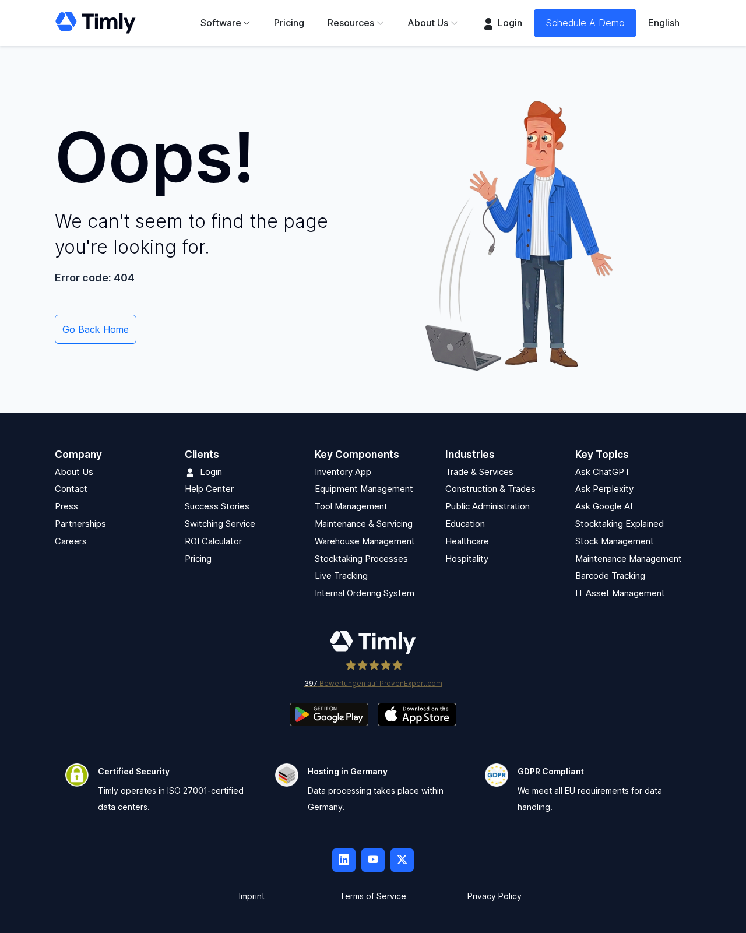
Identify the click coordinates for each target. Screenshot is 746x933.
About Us (74, 471)
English (664, 23)
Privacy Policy (494, 896)
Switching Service (220, 523)
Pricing (289, 23)
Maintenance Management (628, 558)
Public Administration (487, 506)
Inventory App (343, 471)
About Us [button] (427, 23)
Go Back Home (95, 329)
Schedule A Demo (585, 23)
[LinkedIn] (344, 860)
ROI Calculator (213, 541)
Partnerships (80, 523)
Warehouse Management (365, 541)
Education (465, 523)
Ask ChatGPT (602, 471)
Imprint (252, 896)
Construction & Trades (490, 488)
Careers (71, 541)
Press (66, 506)
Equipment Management (364, 488)
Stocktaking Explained (619, 523)
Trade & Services (479, 471)
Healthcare (467, 541)
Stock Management (614, 541)
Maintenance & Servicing (364, 523)
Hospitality (466, 558)
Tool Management (351, 506)
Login (508, 23)
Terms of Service (373, 896)
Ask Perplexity (604, 488)
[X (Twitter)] (402, 860)
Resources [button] (351, 23)
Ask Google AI (603, 506)
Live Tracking (341, 575)
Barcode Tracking (610, 575)
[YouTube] (373, 860)
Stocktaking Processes (361, 558)
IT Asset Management (620, 592)
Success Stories (217, 506)
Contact (71, 488)
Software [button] (220, 23)
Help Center (209, 488)
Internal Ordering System (364, 592)
